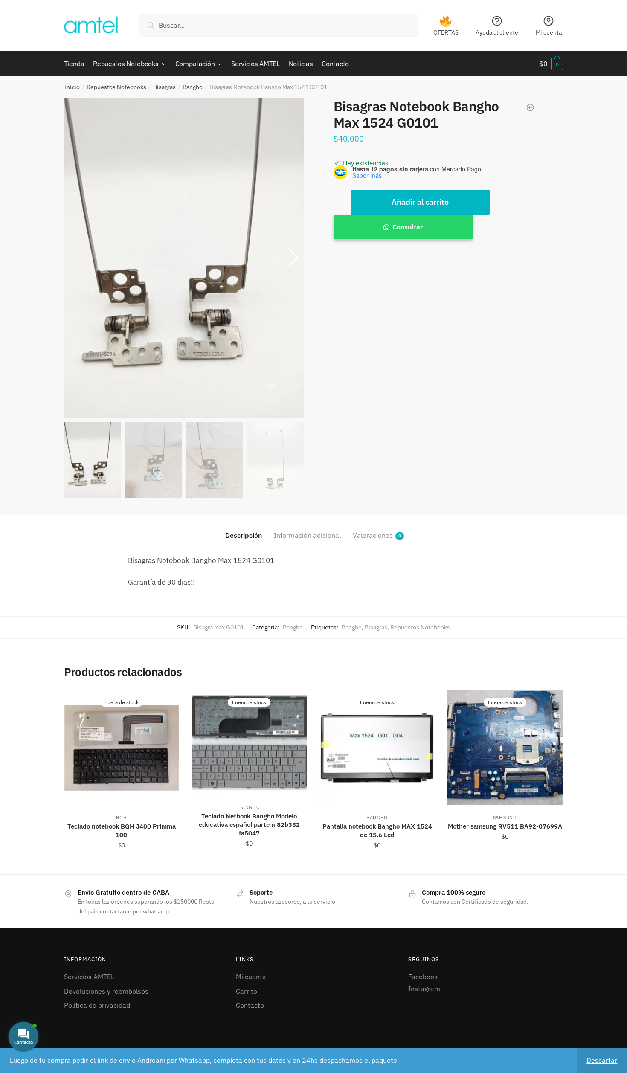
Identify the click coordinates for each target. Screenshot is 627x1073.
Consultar (407, 227)
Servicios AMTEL (89, 976)
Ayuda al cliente (497, 32)
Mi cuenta (549, 32)
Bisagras (164, 87)
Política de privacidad (97, 1005)
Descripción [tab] (243, 535)
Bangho (193, 87)
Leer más (121, 864)
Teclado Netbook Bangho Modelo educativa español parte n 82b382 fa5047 (249, 824)
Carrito (246, 991)
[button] (293, 258)
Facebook (423, 976)
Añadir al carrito (420, 202)
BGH (121, 818)
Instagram (424, 988)
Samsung (505, 818)
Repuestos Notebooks (116, 87)
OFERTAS (446, 32)
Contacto (250, 1005)
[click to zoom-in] (184, 258)
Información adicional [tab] (307, 535)
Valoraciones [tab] (373, 535)
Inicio (72, 87)
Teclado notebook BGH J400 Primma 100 (121, 830)
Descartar (601, 1060)
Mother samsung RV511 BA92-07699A (505, 826)
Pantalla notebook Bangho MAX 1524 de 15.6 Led (377, 830)
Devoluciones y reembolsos (106, 991)
